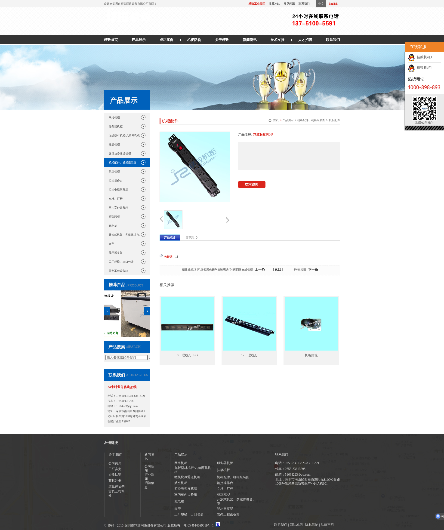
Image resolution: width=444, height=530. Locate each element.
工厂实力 (114, 469)
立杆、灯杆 (116, 198)
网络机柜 (114, 117)
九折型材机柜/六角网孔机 (124, 135)
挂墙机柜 (114, 144)
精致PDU (114, 216)
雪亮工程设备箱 (118, 270)
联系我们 (304, 3)
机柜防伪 (194, 40)
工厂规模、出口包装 (121, 261)
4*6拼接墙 (299, 269)
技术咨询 (251, 184)
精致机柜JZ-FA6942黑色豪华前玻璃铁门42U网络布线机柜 (217, 269)
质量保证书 (116, 486)
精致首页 (111, 40)
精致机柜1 (423, 57)
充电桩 (113, 225)
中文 (321, 3)
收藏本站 (274, 3)
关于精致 (222, 40)
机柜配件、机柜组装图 (122, 162)
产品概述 (169, 237)
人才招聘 (305, 40)
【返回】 (277, 269)
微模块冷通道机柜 (120, 153)
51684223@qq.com (127, 406)
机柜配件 (334, 120)
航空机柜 (114, 171)
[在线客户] (399, 47)
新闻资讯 (250, 40)
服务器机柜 (116, 126)
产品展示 (139, 40)
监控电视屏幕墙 (118, 189)
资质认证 (114, 475)
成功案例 (166, 40)
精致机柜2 (423, 68)
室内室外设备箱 (118, 207)
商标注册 (114, 480)
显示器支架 (116, 252)
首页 (276, 120)
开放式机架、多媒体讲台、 (125, 234)
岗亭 (111, 243)
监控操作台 (116, 180)
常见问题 (289, 3)
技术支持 (277, 40)
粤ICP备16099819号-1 (198, 525)
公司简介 (114, 463)
